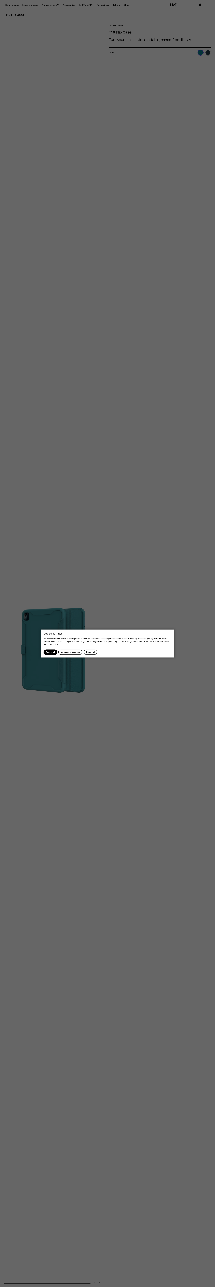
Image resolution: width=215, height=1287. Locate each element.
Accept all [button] (50, 652)
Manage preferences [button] (70, 652)
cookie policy (52, 644)
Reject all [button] (90, 652)
